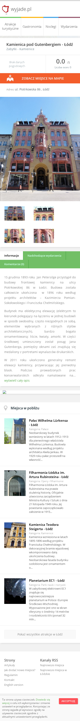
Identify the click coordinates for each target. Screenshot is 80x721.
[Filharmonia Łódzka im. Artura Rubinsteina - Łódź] (15, 483)
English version (13, 685)
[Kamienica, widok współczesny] (40, 200)
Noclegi (51, 26)
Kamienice (26, 49)
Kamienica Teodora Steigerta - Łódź (44, 526)
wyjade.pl (21, 9)
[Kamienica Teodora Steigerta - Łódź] (15, 535)
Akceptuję (68, 701)
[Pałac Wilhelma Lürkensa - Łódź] (15, 431)
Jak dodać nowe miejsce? (19, 670)
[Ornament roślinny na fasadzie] (44, 219)
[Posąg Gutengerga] (44, 242)
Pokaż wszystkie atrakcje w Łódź (40, 634)
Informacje (11, 255)
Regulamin (11, 675)
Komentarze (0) (14, 264)
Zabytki (11, 49)
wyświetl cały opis (17, 380)
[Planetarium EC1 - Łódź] (15, 591)
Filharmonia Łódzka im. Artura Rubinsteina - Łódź (48, 474)
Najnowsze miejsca (52, 665)
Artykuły (9, 665)
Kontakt (9, 680)
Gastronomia (32, 26)
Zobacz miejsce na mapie (43, 78)
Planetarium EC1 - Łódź (47, 580)
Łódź (68, 44)
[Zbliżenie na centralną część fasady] (14, 242)
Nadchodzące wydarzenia (44, 255)
